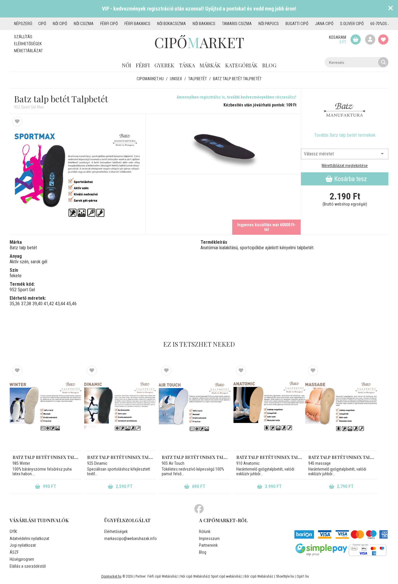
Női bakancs (204, 23)
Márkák (210, 65)
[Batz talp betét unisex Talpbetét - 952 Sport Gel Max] (78, 174)
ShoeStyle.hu (285, 576)
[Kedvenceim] (383, 39)
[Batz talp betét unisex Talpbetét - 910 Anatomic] (269, 408)
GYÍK (13, 531)
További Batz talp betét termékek (345, 135)
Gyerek (164, 65)
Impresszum (209, 538)
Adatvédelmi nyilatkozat (29, 538)
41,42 (49, 303)
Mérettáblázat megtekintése (345, 165)
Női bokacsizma (171, 23)
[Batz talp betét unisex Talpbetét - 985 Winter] (46, 408)
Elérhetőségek (28, 43)
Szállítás (23, 36)
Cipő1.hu (303, 576)
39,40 (37, 303)
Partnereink (208, 545)
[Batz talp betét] (345, 110)
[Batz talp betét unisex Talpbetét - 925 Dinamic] (120, 408)
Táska (187, 65)
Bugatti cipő (297, 23)
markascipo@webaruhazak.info (130, 538)
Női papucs (268, 23)
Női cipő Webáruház (194, 576)
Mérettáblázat (28, 50)
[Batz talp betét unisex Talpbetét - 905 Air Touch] (195, 408)
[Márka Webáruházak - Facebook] (199, 509)
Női (126, 65)
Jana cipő (324, 23)
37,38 (26, 303)
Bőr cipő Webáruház (258, 576)
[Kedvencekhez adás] (17, 121)
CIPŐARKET (199, 42)
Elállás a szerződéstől (28, 566)
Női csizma (84, 23)
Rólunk (204, 531)
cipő (42, 23)
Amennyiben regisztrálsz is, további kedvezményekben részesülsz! (236, 97)
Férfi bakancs (137, 23)
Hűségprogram (22, 559)
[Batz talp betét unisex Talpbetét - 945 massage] (341, 408)
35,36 (15, 303)
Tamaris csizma (237, 23)
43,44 (60, 303)
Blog (269, 65)
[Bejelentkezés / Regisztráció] (370, 39)
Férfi (143, 65)
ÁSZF (14, 552)
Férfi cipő (109, 23)
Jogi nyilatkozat (23, 545)
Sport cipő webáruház (226, 576)
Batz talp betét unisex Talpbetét (46, 457)
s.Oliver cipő (352, 23)
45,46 (71, 303)
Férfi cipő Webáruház (162, 576)
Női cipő (60, 23)
